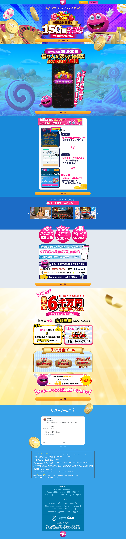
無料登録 (93, 2)
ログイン (84, 2)
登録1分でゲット (62, 41)
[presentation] (29, 214)
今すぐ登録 (63, 112)
